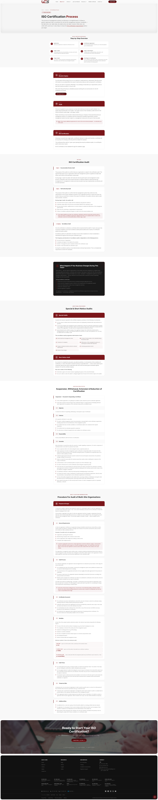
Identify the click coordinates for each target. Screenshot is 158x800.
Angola (60, 794)
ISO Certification (83, 762)
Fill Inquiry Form (60, 94)
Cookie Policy (50, 797)
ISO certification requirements (75, 26)
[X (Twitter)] (113, 791)
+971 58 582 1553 (104, 765)
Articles (62, 764)
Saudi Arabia (53, 794)
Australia (47, 794)
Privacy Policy (43, 797)
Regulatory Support (84, 769)
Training (81, 764)
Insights (62, 766)
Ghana (64, 794)
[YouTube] (116, 791)
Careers (43, 766)
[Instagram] (111, 791)
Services (68, 1)
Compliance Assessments (85, 766)
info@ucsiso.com (104, 767)
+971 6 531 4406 (104, 763)
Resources (83, 1)
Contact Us (100, 1)
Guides (62, 769)
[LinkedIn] (108, 791)
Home (57, 1)
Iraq (57, 794)
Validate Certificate (92, 1)
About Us (62, 1)
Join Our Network (76, 1)
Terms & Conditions (58, 797)
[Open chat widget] (155, 797)
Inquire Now (112, 1)
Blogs (62, 762)
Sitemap (65, 797)
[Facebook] (106, 791)
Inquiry (42, 769)
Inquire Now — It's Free (78, 740)
